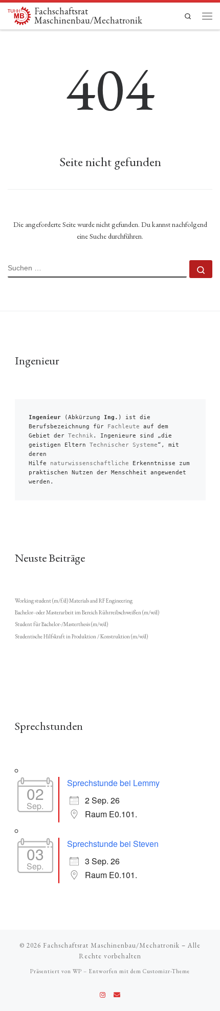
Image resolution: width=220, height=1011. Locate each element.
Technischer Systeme (124, 445)
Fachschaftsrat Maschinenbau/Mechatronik (111, 945)
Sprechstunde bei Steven (113, 843)
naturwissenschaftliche (89, 463)
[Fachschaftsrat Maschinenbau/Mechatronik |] (19, 14)
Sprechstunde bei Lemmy (113, 783)
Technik (80, 435)
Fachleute (123, 426)
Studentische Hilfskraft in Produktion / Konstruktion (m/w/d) (81, 636)
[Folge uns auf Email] (117, 995)
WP (77, 971)
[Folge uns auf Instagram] (102, 995)
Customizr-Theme (166, 971)
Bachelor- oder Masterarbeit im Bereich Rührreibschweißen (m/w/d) (87, 612)
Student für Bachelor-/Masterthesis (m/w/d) (61, 624)
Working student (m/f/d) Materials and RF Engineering (74, 600)
